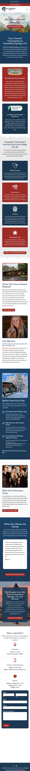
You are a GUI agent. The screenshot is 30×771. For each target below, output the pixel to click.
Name (5, 692)
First (4, 696)
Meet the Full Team (10, 510)
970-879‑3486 (15, 1)
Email (4, 699)
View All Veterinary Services (15, 252)
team (11, 496)
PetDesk (26, 768)
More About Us (8, 310)
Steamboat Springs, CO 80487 (15, 654)
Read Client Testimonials (15, 574)
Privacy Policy (9, 770)
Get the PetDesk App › (14, 419)
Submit (6, 725)
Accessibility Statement (19, 770)
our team (15, 293)
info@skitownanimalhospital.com (17, 669)
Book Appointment (15, 4)
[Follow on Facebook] (13, 766)
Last (16, 696)
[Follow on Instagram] (16, 766)
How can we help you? (9, 711)
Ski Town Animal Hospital (11, 47)
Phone (4, 705)
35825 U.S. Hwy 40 (15, 652)
